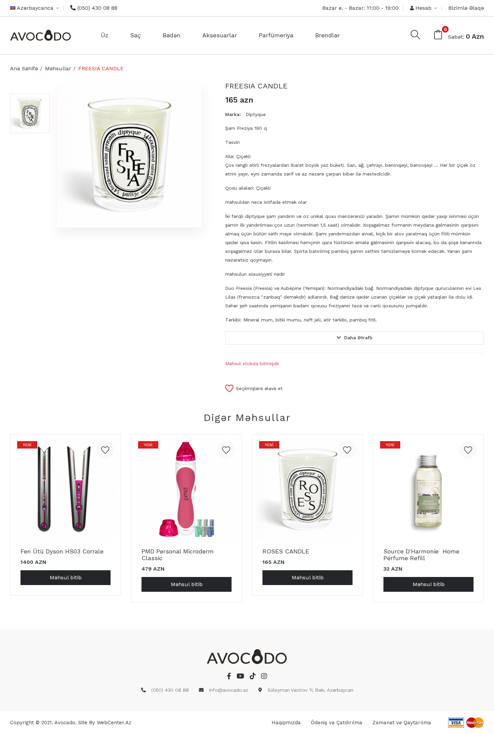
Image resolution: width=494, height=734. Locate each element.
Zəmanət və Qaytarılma (401, 723)
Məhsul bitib (66, 577)
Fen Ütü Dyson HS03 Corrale (62, 551)
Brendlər (327, 35)
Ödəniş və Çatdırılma (336, 723)
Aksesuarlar (219, 35)
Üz (104, 35)
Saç (135, 35)
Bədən (171, 35)
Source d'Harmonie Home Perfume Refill (421, 555)
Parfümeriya (276, 35)
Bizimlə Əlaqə (466, 8)
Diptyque (256, 114)
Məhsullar (58, 68)
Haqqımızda (286, 723)
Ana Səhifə (24, 68)
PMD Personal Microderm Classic (177, 555)
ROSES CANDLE (285, 551)
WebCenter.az (114, 723)
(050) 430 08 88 (96, 8)
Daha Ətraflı (358, 337)
